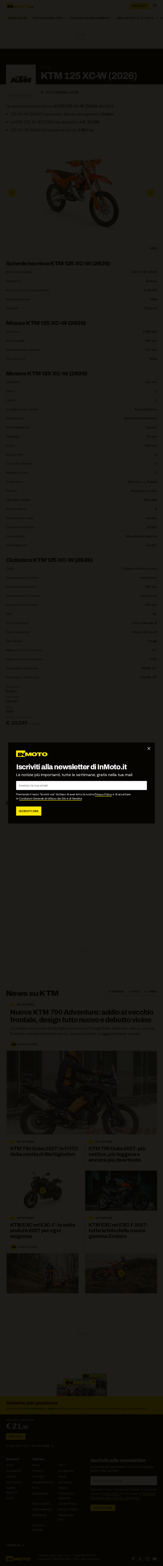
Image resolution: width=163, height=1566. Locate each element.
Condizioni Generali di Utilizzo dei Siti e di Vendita (50, 798)
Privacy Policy (103, 794)
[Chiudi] (149, 749)
